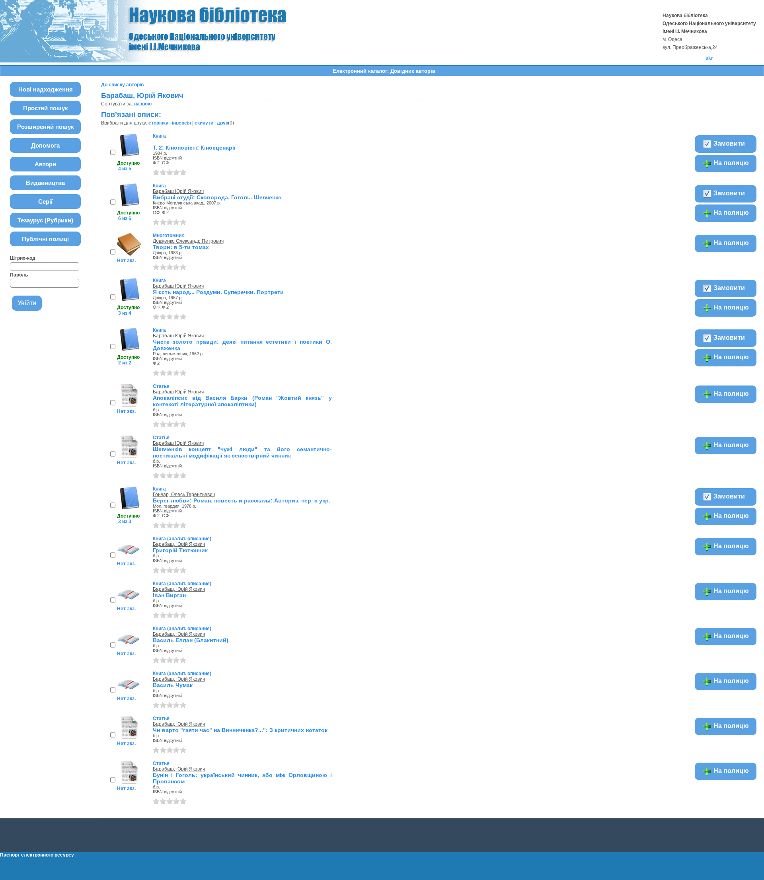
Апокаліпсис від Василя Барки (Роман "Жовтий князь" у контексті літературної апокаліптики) (242, 401)
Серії (45, 201)
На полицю (730, 163)
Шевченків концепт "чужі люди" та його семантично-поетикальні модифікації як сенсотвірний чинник (242, 452)
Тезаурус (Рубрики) (45, 220)
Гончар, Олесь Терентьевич (184, 494)
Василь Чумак (173, 685)
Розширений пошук (45, 126)
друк (222, 123)
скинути (204, 123)
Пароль (19, 275)
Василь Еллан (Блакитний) (190, 640)
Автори (45, 164)
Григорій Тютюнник (180, 550)
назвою (143, 104)
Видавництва (45, 182)
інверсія (181, 123)
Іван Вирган (169, 595)
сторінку (158, 123)
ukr (709, 58)
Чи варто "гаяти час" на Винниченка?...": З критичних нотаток (240, 730)
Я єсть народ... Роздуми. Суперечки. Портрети (218, 292)
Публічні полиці (45, 239)
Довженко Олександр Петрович (188, 241)
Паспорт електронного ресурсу (37, 855)
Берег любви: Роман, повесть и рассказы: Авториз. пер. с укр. (241, 500)
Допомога (45, 145)
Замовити (728, 143)
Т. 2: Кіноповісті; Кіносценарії (194, 147)
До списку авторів (122, 85)
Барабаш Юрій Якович (178, 191)
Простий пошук (45, 108)
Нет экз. (126, 260)
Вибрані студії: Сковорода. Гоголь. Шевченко (217, 197)
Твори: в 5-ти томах (181, 247)
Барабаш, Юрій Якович (179, 544)
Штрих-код (22, 258)
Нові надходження (45, 89)
